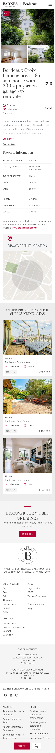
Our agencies (9, 604)
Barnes (6, 608)
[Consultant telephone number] (36, 746)
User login (8, 635)
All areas (7, 600)
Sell (5, 596)
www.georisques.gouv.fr (24, 228)
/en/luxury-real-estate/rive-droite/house (38, 714)
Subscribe (27, 534)
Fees (30, 600)
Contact (22, 746)
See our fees (9, 144)
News (6, 612)
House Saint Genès (40, 738)
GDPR (31, 592)
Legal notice (34, 588)
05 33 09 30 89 (27, 663)
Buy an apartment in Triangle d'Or (13, 736)
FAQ (30, 608)
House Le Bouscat (39, 733)
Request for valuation (14, 627)
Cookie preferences (37, 604)
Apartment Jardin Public (12, 721)
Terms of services (37, 596)
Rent (5, 592)
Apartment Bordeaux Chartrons (13, 713)
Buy (5, 588)
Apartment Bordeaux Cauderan (13, 729)
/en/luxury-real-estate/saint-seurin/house (38, 725)
